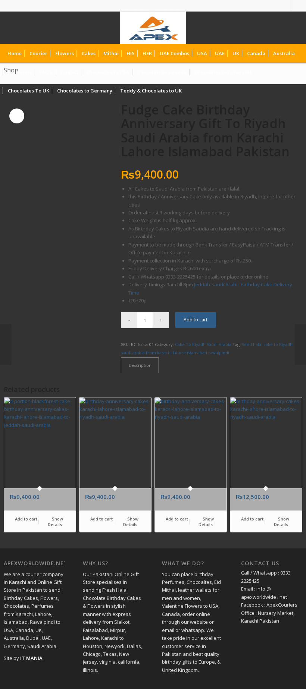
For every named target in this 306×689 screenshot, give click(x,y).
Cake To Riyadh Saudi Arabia (203, 344)
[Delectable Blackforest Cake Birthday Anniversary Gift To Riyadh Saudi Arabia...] (6, 344)
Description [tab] (140, 365)
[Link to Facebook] (285, 5)
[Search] (296, 90)
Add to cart (195, 320)
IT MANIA (31, 658)
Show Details (55, 521)
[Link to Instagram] (296, 5)
